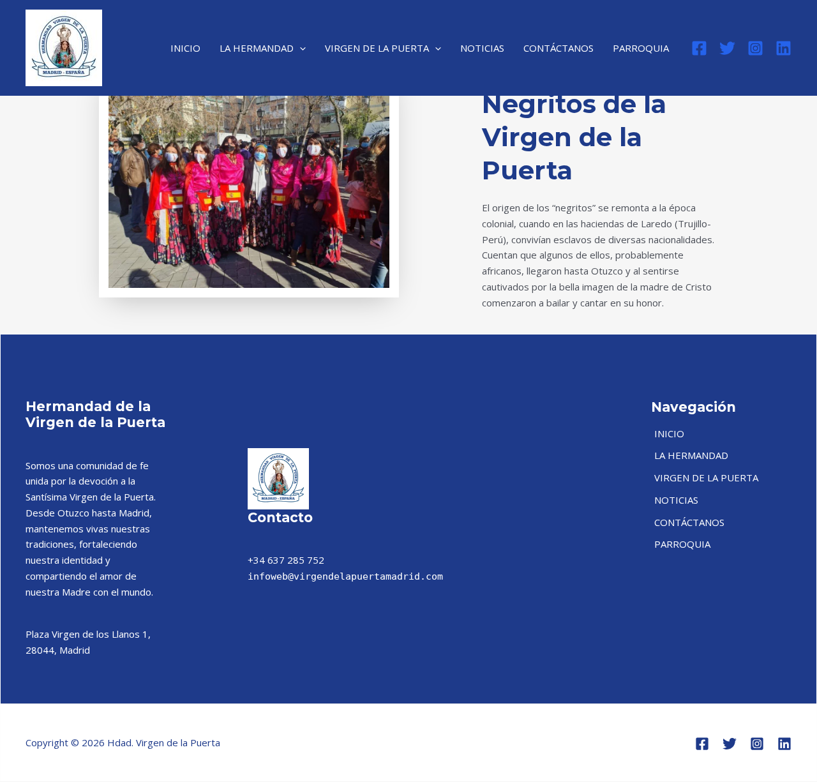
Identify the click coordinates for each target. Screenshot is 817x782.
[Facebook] (699, 48)
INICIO (185, 47)
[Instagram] (755, 48)
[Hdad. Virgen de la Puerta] (64, 46)
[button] (300, 47)
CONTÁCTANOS (558, 47)
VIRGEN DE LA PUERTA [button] (377, 47)
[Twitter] (727, 48)
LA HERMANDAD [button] (257, 47)
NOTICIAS (482, 47)
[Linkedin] (783, 48)
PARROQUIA (641, 47)
